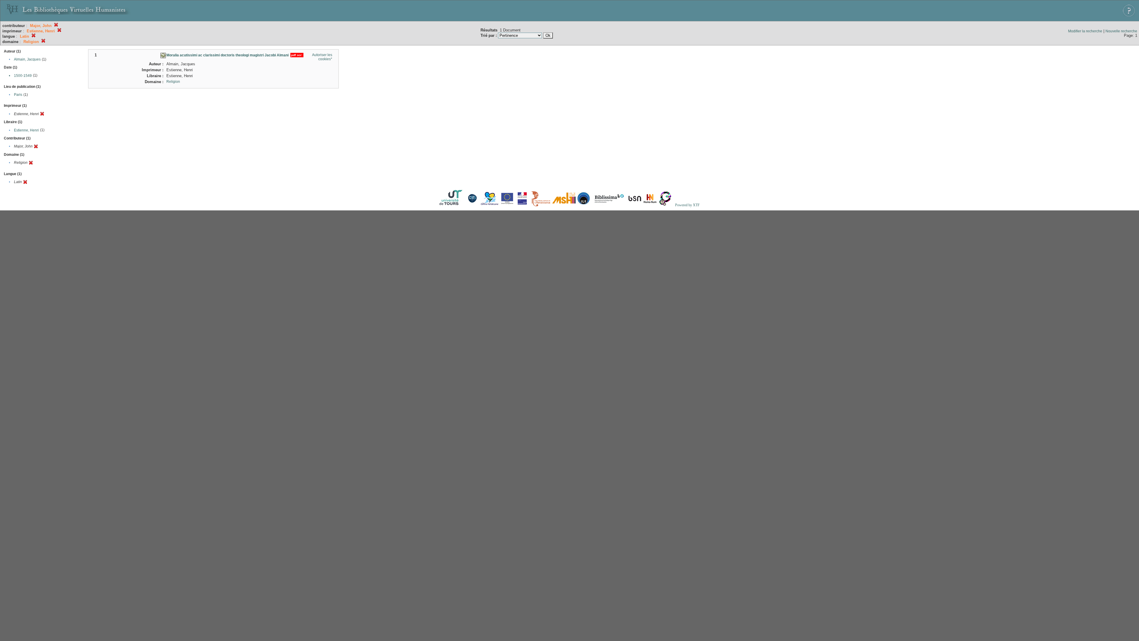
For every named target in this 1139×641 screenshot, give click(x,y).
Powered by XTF (687, 205)
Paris (18, 95)
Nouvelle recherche (1121, 31)
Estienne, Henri (26, 130)
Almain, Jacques (27, 59)
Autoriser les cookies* (322, 57)
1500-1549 (23, 76)
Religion (173, 82)
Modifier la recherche (1085, 31)
